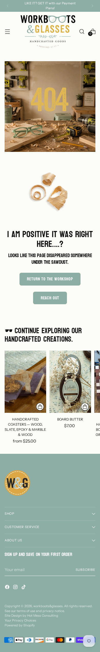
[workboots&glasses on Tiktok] (24, 587)
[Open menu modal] (7, 31)
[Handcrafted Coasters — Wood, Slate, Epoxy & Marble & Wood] (25, 382)
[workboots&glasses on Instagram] (16, 587)
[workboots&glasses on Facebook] (8, 587)
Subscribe (85, 570)
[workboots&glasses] (48, 31)
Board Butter (70, 419)
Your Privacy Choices (20, 620)
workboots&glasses (48, 606)
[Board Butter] (70, 382)
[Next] (92, 6)
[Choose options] (40, 407)
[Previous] (7, 6)
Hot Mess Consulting (42, 615)
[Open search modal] (81, 31)
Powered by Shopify (20, 625)
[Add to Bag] (85, 407)
